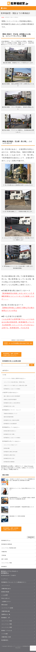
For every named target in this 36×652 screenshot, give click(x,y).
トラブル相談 (4, 633)
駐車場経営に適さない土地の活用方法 (12, 402)
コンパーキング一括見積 (7, 607)
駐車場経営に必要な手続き (9, 455)
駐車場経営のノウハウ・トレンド (11, 410)
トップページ (4, 579)
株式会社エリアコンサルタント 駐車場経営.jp (18, 646)
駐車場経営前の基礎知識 (9, 461)
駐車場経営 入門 (5, 617)
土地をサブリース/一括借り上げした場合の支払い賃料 (15, 385)
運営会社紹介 (4, 604)
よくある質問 (4, 595)
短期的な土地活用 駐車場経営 (10, 399)
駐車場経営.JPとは (5, 540)
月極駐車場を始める (6, 588)
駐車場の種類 (7, 448)
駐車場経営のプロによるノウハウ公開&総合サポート (13, 582)
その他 (4, 374)
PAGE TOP (33, 630)
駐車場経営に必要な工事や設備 (10, 451)
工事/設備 (3, 555)
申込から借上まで (5, 598)
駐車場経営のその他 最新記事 (10, 423)
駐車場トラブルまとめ (6, 630)
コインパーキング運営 (6, 562)
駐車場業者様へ (5, 640)
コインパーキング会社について (10, 444)
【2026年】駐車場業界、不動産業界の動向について (22, 506)
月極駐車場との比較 (6, 637)
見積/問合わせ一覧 (5, 614)
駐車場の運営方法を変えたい (10, 430)
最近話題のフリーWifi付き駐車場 (17, 516)
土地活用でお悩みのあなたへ (10, 392)
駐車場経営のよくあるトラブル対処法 (12, 388)
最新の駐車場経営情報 (8, 416)
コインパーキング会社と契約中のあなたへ (14, 378)
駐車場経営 (4, 566)
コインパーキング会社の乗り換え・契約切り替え (14, 382)
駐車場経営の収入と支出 (9, 458)
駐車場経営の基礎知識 (6, 544)
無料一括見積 (4, 559)
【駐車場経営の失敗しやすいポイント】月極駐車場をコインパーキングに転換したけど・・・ (18, 296)
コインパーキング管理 (6, 627)
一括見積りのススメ (6, 601)
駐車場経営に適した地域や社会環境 (11, 420)
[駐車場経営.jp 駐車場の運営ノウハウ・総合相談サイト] (18, 3)
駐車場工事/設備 (5, 591)
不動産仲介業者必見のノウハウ (10, 413)
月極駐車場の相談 (5, 611)
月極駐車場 (4, 551)
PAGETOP (31, 537)
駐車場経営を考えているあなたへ (11, 441)
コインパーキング (5, 585)
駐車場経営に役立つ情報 (9, 434)
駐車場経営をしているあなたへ (10, 427)
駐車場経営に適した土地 (9, 406)
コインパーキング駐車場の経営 (8, 548)
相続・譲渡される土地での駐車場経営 (12, 396)
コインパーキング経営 (6, 620)
